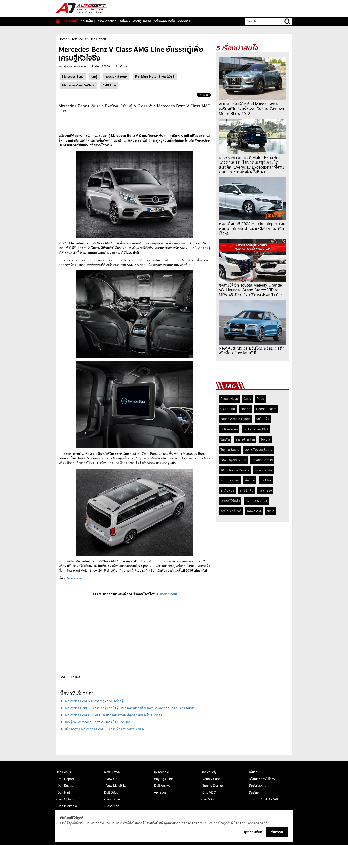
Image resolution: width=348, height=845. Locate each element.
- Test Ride (111, 806)
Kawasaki (254, 511)
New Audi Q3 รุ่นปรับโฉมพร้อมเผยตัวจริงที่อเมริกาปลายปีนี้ (252, 350)
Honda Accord (266, 408)
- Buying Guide (163, 778)
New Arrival (112, 772)
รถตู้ (94, 76)
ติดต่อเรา (184, 21)
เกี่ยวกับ (254, 772)
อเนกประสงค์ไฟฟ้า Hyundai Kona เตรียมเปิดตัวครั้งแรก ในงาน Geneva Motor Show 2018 (251, 108)
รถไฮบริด (262, 418)
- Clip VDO (208, 792)
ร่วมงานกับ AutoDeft (263, 799)
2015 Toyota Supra (258, 449)
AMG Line (109, 85)
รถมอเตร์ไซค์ (229, 480)
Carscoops (73, 578)
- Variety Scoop (211, 778)
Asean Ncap (229, 398)
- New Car (111, 778)
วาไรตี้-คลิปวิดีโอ (164, 21)
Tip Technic (160, 772)
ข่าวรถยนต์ (71, 21)
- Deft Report (65, 778)
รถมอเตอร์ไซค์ (230, 511)
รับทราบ (277, 832)
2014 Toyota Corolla (234, 470)
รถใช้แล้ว (246, 490)
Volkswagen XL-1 (255, 429)
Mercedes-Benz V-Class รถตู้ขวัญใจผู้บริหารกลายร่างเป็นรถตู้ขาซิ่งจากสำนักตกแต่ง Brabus (129, 708)
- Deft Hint (63, 792)
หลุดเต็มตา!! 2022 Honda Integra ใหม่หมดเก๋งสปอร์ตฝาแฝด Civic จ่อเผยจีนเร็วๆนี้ (252, 228)
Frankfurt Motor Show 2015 (154, 76)
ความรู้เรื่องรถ (142, 21)
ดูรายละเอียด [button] (253, 832)
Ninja (270, 511)
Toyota (265, 439)
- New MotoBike (115, 785)
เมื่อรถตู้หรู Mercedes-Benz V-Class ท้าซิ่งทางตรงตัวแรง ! (105, 729)
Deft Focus (78, 39)
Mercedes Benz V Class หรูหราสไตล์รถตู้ (94, 701)
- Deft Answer (162, 785)
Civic (247, 398)
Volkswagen (229, 429)
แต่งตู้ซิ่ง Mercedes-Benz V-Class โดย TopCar (97, 722)
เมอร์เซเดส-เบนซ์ (116, 76)
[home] (58, 20)
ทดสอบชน (227, 408)
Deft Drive (111, 792)
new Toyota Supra (233, 459)
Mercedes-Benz (72, 76)
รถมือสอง (227, 490)
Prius (260, 398)
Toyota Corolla (262, 459)
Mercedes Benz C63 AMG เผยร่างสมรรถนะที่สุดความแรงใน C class (113, 715)
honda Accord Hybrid (235, 418)
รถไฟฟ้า (125, 21)
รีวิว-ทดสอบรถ (107, 21)
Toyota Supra (229, 449)
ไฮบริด (225, 439)
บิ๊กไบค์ (250, 480)
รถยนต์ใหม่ (88, 21)
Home (63, 39)
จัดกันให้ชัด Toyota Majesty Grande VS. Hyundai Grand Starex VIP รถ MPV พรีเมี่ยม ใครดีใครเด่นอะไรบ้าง (251, 290)
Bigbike (265, 480)
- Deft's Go (208, 799)
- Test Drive (112, 799)
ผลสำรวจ (265, 490)
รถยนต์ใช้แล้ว (230, 500)
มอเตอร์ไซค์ (263, 470)
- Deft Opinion (65, 799)
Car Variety (208, 772)
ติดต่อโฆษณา (258, 785)
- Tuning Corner (212, 785)
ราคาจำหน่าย (245, 439)
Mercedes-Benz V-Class (78, 85)
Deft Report (98, 39)
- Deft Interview (66, 806)
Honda (245, 408)
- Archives (159, 792)
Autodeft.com (166, 594)
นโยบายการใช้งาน (262, 778)
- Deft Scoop (64, 785)
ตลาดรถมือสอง (256, 500)
